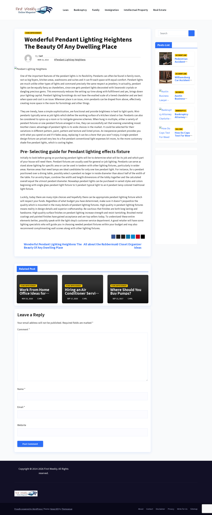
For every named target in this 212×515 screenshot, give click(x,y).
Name (21, 389)
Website (21, 425)
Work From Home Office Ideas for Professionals (34, 293)
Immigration (112, 9)
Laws (66, 9)
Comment (23, 329)
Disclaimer (160, 508)
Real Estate (159, 9)
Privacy (171, 508)
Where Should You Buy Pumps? (125, 291)
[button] (195, 10)
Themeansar (67, 508)
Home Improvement (33, 33)
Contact (149, 508)
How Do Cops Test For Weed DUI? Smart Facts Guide (183, 137)
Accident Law (181, 55)
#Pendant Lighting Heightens (70, 59)
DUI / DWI (179, 129)
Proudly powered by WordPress (28, 508)
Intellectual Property (136, 9)
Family (96, 9)
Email (21, 407)
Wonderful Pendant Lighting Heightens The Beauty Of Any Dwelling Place (53, 246)
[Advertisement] (176, 199)
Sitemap (194, 508)
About (140, 508)
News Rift (54, 508)
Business (179, 92)
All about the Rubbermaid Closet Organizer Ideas (112, 246)
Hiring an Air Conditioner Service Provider (82, 293)
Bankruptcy (80, 9)
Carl (41, 56)
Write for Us (182, 508)
